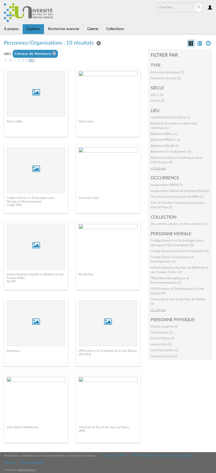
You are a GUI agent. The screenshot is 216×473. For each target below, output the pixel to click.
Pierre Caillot (14, 121)
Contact (9, 462)
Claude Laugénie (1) (164, 326)
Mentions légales (32, 462)
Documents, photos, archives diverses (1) (179, 223)
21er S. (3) (157, 100)
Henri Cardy (86, 121)
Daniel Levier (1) (162, 332)
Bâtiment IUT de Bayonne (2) (171, 151)
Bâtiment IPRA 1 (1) (164, 134)
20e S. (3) (157, 94)
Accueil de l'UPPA (114, 455)
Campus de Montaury (33, 54)
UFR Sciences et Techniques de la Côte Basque (107, 350)
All (31, 60)
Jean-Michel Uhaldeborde (22, 427)
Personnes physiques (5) (167, 72)
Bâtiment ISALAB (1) (165, 145)
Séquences (13, 350)
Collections (115, 29)
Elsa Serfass (85, 274)
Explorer (33, 29)
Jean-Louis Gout (88, 197)
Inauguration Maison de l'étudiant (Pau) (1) (180, 190)
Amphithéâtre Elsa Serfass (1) (170, 117)
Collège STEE (14, 205)
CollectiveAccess (26, 470)
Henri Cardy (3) (161, 344)
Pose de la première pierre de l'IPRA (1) (177, 196)
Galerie (92, 29)
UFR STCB (84, 354)
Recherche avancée (63, 29)
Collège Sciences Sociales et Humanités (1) (180, 251)
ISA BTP (11, 281)
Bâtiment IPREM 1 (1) (165, 139)
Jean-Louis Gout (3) (164, 356)
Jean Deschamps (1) (164, 350)
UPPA (81, 430)
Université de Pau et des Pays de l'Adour (103, 427)
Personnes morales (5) (166, 78)
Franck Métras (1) (162, 338)
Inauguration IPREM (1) (167, 184)
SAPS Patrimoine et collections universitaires (163, 455)
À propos (11, 29)
